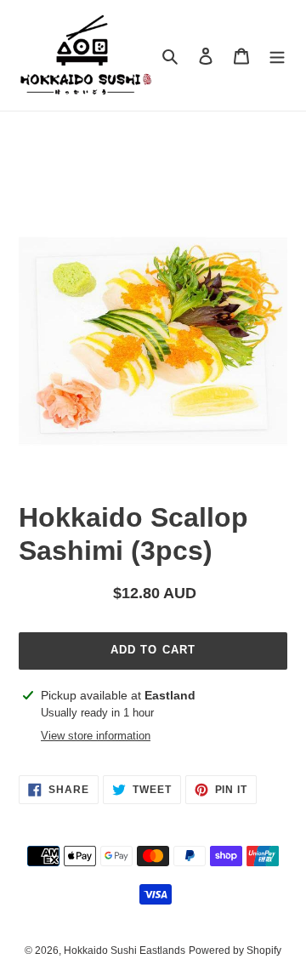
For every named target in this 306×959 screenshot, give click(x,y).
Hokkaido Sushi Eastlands (124, 950)
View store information (95, 735)
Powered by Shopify (235, 950)
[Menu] (277, 55)
